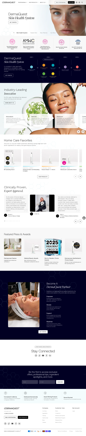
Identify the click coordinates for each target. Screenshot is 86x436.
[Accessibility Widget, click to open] (84, 218)
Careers (44, 422)
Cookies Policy (78, 431)
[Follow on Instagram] (36, 355)
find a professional (10, 417)
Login (73, 411)
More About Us (9, 102)
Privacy (71, 431)
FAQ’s (56, 411)
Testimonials (45, 417)
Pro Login (71, 2)
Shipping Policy (58, 420)
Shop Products (33, 2)
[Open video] (42, 203)
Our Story (53, 32)
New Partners (43, 32)
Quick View (9, 163)
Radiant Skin (33, 32)
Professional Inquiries (60, 415)
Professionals (22, 2)
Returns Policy (58, 422)
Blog (43, 420)
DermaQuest (14, 60)
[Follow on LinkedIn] (50, 355)
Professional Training (64, 32)
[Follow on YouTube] (43, 355)
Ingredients (44, 413)
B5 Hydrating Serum (9, 169)
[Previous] (2, 18)
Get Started (8, 75)
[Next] (84, 18)
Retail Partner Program (60, 417)
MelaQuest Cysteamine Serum (68, 169)
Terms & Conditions (62, 431)
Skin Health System (21, 32)
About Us (42, 2)
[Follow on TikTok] (39, 355)
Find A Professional (61, 2)
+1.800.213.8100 (8, 413)
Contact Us (57, 413)
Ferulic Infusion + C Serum (48, 169)
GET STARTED (13, 22)
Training (44, 415)
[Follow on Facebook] (46, 355)
